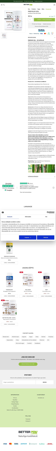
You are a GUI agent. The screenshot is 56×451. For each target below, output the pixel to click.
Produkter (34, 9)
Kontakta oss (41, 397)
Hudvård (29, 343)
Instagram (28, 421)
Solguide (24, 336)
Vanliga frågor (15, 402)
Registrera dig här (28, 364)
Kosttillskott (37, 343)
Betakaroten (6, 336)
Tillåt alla (45, 237)
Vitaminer (42, 340)
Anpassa (27, 237)
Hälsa (43, 9)
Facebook (28, 419)
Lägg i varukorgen (44, 19)
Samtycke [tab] (9, 216)
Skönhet (43, 336)
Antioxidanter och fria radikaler (29, 340)
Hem (29, 9)
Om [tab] (46, 216)
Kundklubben (15, 408)
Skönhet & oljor (15, 336)
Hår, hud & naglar (20, 343)
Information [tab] (28, 216)
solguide (40, 77)
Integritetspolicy (15, 404)
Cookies (15, 406)
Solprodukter (10, 340)
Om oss (15, 397)
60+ (48, 340)
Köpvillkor (15, 399)
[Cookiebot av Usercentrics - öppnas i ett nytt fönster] (48, 212)
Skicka (45, 382)
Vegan (38, 9)
